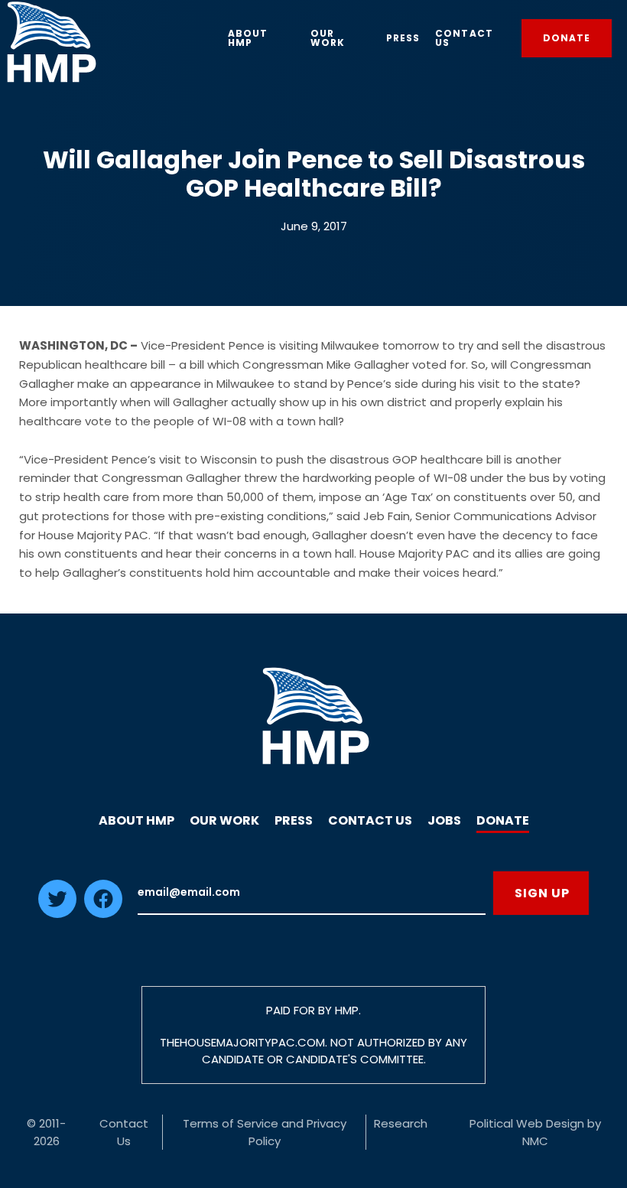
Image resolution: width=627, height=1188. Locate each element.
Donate (502, 820)
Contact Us (370, 820)
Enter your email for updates (312, 893)
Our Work (224, 820)
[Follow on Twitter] (57, 914)
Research (400, 1123)
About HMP (136, 820)
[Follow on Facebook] (103, 914)
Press (294, 820)
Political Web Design (526, 1123)
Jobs (444, 820)
